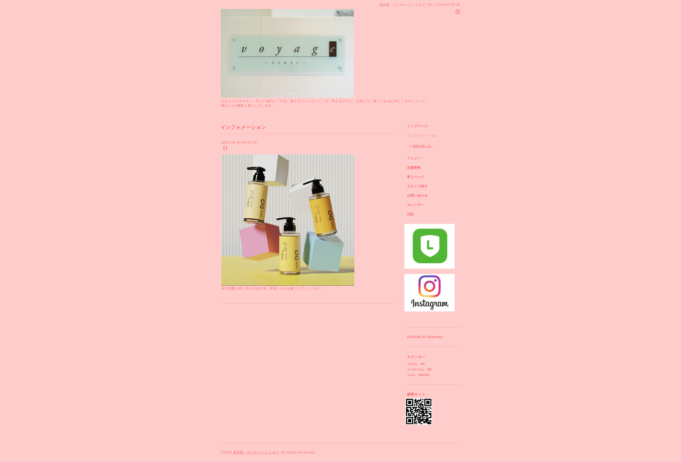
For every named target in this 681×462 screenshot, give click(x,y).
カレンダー (415, 205)
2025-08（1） (422, 146)
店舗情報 (414, 167)
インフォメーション (422, 135)
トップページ (417, 126)
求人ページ (415, 177)
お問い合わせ (417, 195)
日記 (410, 214)
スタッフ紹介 (417, 186)
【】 (225, 148)
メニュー (414, 158)
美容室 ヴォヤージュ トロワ (256, 452)
